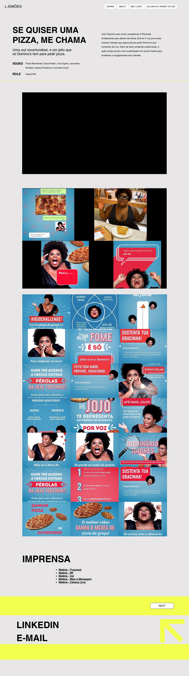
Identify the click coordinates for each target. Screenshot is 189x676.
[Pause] (26, 237)
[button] (46, 311)
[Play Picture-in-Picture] (65, 237)
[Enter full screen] (70, 237)
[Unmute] (31, 237)
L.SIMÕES (13, 6)
